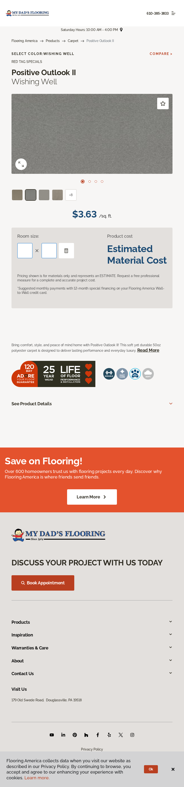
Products (53, 41)
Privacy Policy (92, 749)
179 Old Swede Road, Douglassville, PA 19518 (47, 700)
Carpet (73, 41)
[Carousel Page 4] (102, 181)
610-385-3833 (158, 13)
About (18, 660)
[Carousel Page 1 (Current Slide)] (83, 181)
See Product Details (32, 403)
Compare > (161, 54)
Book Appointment (46, 582)
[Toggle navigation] (173, 13)
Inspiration (22, 634)
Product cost (119, 236)
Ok (151, 769)
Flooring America (25, 41)
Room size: (28, 236)
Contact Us (23, 673)
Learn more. (37, 777)
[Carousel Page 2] (89, 181)
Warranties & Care (30, 647)
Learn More (88, 496)
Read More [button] (148, 350)
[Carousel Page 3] (96, 181)
